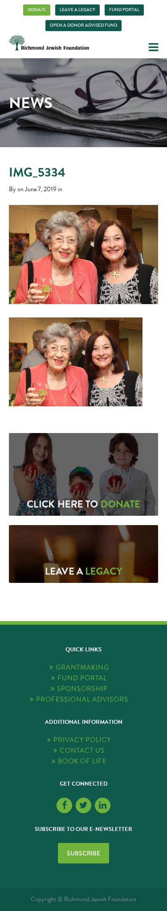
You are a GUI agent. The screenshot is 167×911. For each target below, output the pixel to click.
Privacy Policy (82, 740)
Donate (37, 10)
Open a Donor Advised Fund (83, 25)
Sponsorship (82, 689)
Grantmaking (82, 667)
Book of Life (82, 761)
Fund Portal (124, 10)
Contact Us (82, 750)
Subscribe (83, 853)
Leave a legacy (77, 10)
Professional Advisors (82, 699)
